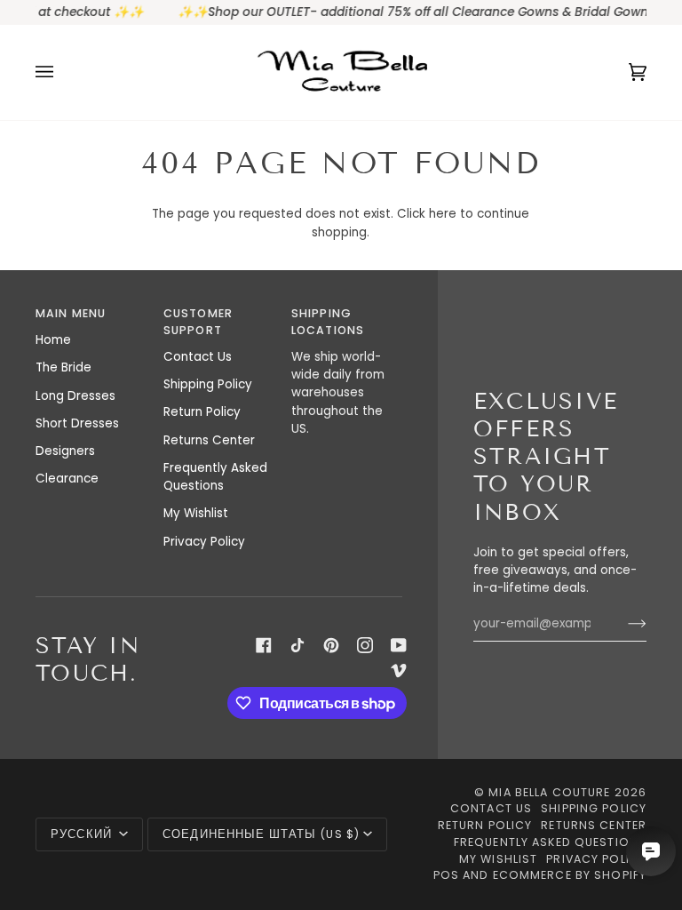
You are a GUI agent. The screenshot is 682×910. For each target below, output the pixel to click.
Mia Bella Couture (549, 792)
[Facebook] (264, 645)
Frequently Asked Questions (215, 476)
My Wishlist (195, 513)
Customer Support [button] (198, 322)
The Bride (63, 367)
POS (446, 874)
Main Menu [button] (71, 313)
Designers (65, 451)
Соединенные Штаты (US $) (261, 834)
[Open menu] (62, 72)
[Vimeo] (399, 670)
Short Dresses (77, 423)
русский (83, 834)
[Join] (622, 624)
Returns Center (209, 440)
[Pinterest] (331, 645)
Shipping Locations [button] (327, 322)
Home (53, 339)
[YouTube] (399, 645)
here (442, 213)
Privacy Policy (204, 541)
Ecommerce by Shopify (570, 874)
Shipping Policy (207, 384)
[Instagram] (365, 645)
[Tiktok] (297, 645)
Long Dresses (75, 395)
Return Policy (202, 411)
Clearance (67, 478)
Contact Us (197, 356)
